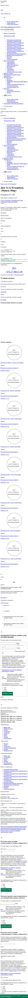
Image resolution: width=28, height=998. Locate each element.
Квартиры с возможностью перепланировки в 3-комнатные (15, 44)
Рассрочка (9, 80)
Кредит (9, 78)
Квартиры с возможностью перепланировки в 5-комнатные (15, 50)
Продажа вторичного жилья (14, 72)
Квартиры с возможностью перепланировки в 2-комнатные (15, 42)
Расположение (7, 738)
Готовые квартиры (12, 52)
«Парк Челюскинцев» (12, 24)
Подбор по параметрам (10, 748)
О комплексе (7, 731)
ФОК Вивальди (11, 66)
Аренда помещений (12, 59)
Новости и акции (8, 73)
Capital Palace (10, 69)
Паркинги (9, 67)
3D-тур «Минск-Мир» (13, 21)
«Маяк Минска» (11, 23)
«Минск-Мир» (11, 62)
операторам (5, 663)
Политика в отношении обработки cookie (15, 829)
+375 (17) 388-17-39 (12, 798)
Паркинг (9, 58)
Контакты (6, 88)
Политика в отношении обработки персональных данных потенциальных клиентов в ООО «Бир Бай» (14, 828)
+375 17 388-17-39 (5, 13)
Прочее (9, 92)
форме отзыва (11, 667)
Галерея (6, 737)
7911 (2, 10)
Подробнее (3, 292)
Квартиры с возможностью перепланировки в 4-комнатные (15, 47)
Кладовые (9, 56)
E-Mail (18, 648)
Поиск (5, 735)
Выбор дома (7, 727)
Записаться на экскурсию (13, 91)
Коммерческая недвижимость (14, 55)
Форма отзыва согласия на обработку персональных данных (10, 831)
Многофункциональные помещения (16, 53)
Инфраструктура (8, 728)
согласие (4, 678)
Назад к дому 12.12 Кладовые (8, 184)
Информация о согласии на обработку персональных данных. (12, 670)
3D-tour (6, 730)
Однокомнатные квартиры (14, 40)
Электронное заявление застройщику (11, 27)
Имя (18, 643)
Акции (5, 734)
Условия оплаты (8, 77)
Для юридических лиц (13, 87)
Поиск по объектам (9, 60)
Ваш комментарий (20, 651)
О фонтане (6, 733)
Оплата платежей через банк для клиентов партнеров (15, 85)
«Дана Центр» (10, 70)
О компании (10, 90)
